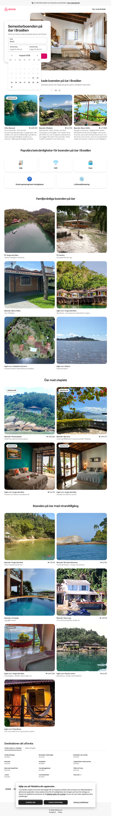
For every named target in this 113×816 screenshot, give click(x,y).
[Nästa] (59, 90)
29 (33, 82)
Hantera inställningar (80, 802)
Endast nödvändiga (56, 802)
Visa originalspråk (73, 3)
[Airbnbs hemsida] (10, 9)
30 (38, 82)
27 (24, 82)
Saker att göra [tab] (30, 748)
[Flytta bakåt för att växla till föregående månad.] (12, 55)
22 (33, 78)
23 (37, 78)
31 (11, 87)
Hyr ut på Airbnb (99, 9)
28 (29, 82)
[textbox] (18, 49)
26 (20, 82)
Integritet (52, 812)
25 (16, 82)
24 (12, 82)
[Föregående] (52, 90)
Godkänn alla (30, 802)
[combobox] (27, 41)
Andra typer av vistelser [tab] (13, 748)
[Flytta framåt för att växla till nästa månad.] (37, 55)
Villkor (60, 812)
